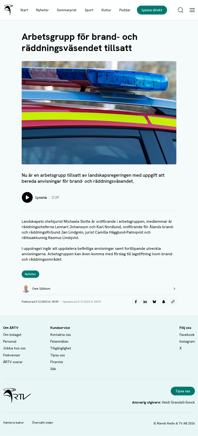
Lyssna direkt (152, 10)
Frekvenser (11, 355)
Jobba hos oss (14, 348)
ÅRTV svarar (13, 362)
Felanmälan (59, 341)
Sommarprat (67, 10)
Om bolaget (12, 334)
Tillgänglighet (60, 348)
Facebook (187, 334)
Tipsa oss (57, 355)
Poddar (125, 10)
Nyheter (42, 10)
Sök (53, 369)
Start (24, 10)
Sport (89, 10)
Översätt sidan (42, 423)
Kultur (106, 10)
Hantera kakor (13, 423)
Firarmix (56, 362)
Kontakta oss (60, 334)
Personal (9, 341)
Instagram (187, 341)
